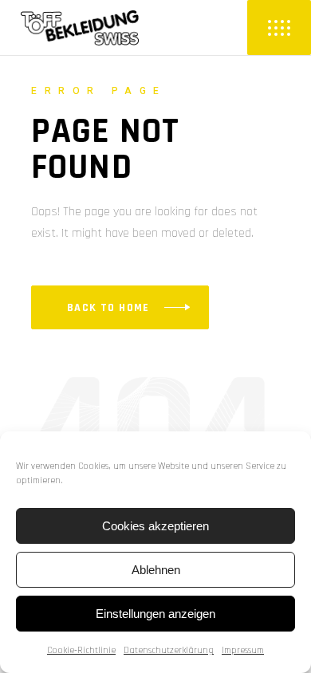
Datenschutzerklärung (169, 650)
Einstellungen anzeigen (155, 613)
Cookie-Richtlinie (81, 650)
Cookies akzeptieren (155, 526)
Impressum (243, 650)
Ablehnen (156, 570)
